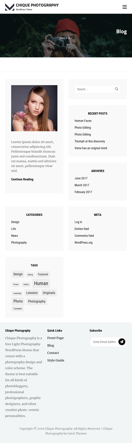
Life (13, 229)
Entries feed (82, 229)
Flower (15, 284)
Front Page (55, 338)
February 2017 (83, 192)
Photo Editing (83, 127)
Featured (43, 274)
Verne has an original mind (91, 148)
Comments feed (84, 235)
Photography (19, 242)
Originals (49, 293)
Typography (17, 308)
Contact (53, 353)
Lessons (32, 293)
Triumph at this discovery (90, 141)
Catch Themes (77, 433)
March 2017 (82, 185)
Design (15, 222)
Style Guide (55, 360)
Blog (50, 345)
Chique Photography (37, 5)
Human (41, 283)
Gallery (26, 284)
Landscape (17, 293)
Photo (18, 301)
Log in (78, 222)
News (14, 235)
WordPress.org (83, 242)
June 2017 (81, 178)
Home (62, 38)
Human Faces (83, 120)
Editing (30, 275)
